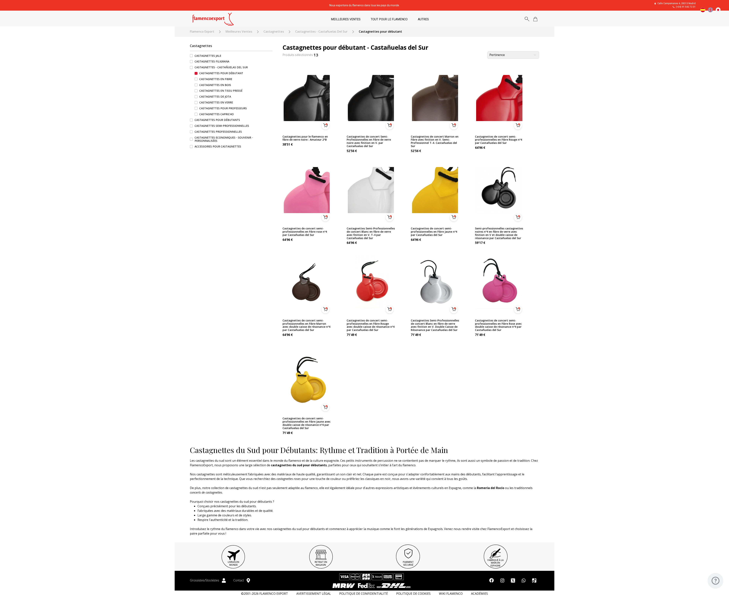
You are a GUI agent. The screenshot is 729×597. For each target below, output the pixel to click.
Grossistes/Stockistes (205, 580)
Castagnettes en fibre (215, 79)
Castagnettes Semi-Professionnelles (222, 126)
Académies (479, 593)
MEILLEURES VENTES (346, 19)
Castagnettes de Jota (215, 96)
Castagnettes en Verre (216, 102)
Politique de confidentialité (363, 593)
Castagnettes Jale (208, 55)
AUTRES (423, 19)
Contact (239, 580)
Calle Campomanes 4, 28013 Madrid (676, 3)
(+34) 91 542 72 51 (686, 7)
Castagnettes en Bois (215, 85)
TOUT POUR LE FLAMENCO (389, 19)
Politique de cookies (413, 593)
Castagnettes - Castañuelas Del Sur (321, 31)
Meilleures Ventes (239, 31)
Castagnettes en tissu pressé (220, 91)
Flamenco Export (202, 31)
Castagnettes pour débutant (221, 73)
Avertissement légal (313, 593)
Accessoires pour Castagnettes (218, 146)
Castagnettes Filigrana (212, 61)
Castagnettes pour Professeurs (223, 108)
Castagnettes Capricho (216, 114)
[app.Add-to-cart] (325, 125)
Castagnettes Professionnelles (218, 131)
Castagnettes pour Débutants (217, 120)
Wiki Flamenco (451, 593)
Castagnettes (274, 31)
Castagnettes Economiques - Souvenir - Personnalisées (224, 139)
